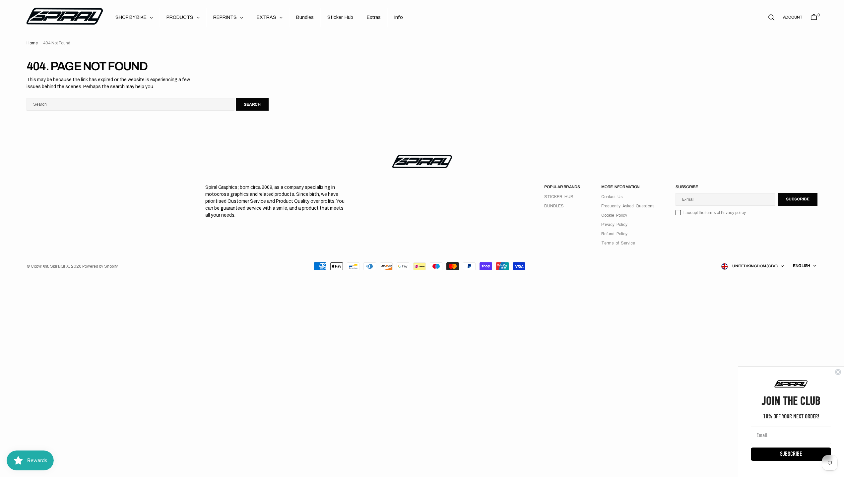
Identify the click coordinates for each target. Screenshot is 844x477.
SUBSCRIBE (791, 453)
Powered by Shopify (100, 266)
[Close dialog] (838, 372)
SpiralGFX (59, 266)
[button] (792, 17)
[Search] (771, 17)
